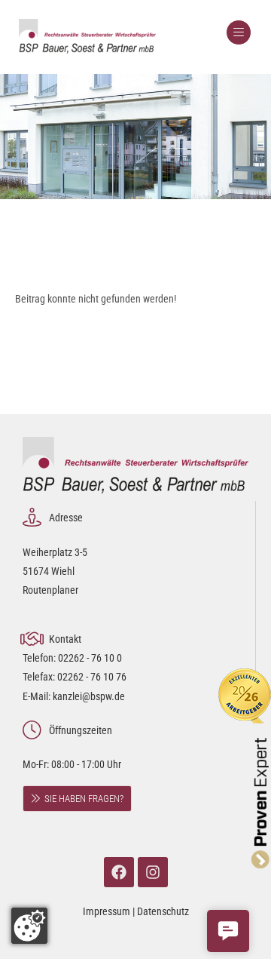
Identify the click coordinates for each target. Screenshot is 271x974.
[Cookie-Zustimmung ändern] (29, 926)
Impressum (106, 911)
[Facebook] (119, 872)
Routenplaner (50, 590)
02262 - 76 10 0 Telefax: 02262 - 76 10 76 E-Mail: (74, 677)
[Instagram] (153, 872)
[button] (228, 931)
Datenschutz (163, 911)
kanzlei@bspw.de (89, 696)
